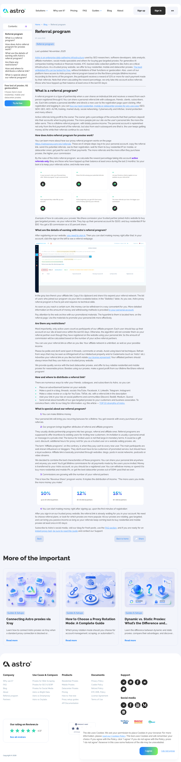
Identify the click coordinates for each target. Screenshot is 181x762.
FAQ (85, 10)
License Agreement (99, 696)
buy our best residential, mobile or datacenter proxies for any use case (104, 106)
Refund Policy (97, 688)
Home (37, 25)
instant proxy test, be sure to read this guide (56, 531)
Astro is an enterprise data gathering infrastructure (59, 57)
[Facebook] (137, 682)
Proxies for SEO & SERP (42, 685)
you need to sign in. (76, 235)
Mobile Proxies (68, 685)
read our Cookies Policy (113, 736)
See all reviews (18, 737)
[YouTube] (137, 705)
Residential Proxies (70, 681)
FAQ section (111, 528)
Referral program (14, 34)
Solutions (40, 10)
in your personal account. (121, 310)
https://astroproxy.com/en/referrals (53, 144)
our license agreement (99, 357)
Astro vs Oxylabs (39, 699)
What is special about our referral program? (16, 76)
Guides (95, 10)
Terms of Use (97, 699)
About (120, 10)
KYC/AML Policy (98, 692)
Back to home (122, 539)
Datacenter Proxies (70, 688)
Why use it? (59, 10)
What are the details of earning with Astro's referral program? (16, 55)
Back (39, 539)
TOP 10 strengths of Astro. (112, 403)
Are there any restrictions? (11, 63)
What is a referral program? (13, 39)
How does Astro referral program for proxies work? (17, 47)
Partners (6, 699)
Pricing (73, 10)
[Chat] (123, 689)
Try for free (17, 103)
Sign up (141, 10)
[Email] (144, 682)
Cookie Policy (97, 685)
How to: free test (69, 696)
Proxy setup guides (70, 699)
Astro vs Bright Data (41, 692)
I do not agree (168, 751)
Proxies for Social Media (42, 688)
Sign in (158, 10)
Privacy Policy (97, 681)
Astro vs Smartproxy (41, 696)
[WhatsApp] (130, 682)
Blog (109, 10)
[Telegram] (123, 682)
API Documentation (70, 703)
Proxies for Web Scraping (43, 681)
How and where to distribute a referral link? (17, 69)
